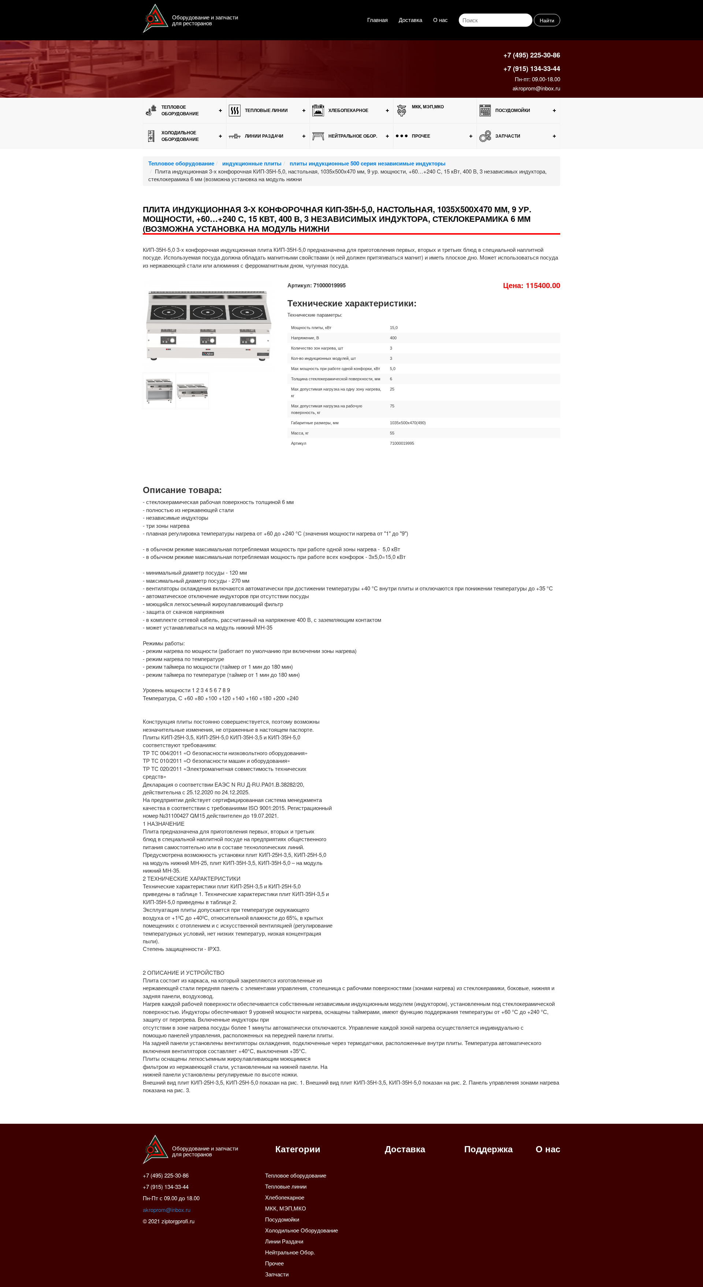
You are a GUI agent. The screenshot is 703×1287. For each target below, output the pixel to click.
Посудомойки (512, 110)
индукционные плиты (251, 163)
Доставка (410, 19)
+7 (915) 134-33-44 (531, 68)
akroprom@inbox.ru (536, 88)
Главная (377, 19)
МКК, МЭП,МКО (428, 106)
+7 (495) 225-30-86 (531, 55)
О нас (440, 19)
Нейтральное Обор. (352, 136)
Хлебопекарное (348, 110)
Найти (547, 20)
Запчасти (507, 136)
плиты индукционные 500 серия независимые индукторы (367, 163)
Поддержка (488, 1148)
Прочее (421, 136)
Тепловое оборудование (180, 110)
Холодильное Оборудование (180, 135)
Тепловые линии (266, 110)
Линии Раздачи (264, 136)
